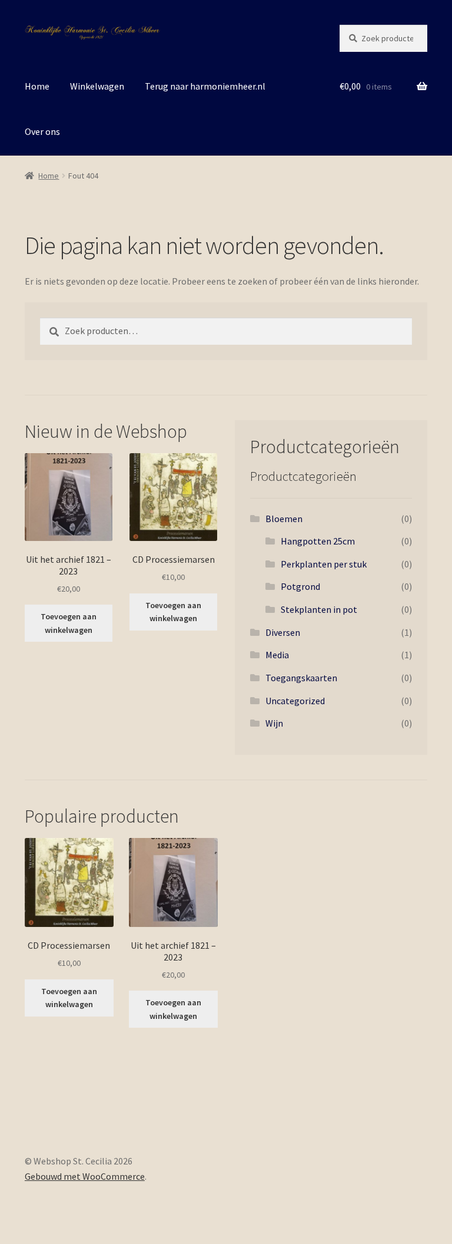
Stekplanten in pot (319, 609)
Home (37, 86)
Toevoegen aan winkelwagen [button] (69, 623)
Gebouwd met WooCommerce (85, 1176)
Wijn (274, 723)
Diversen (282, 632)
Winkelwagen (97, 86)
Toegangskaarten (301, 678)
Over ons (42, 131)
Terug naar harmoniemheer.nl (205, 86)
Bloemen (284, 518)
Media (277, 655)
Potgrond (300, 586)
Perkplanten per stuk (324, 564)
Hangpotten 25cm (318, 541)
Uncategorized (295, 701)
